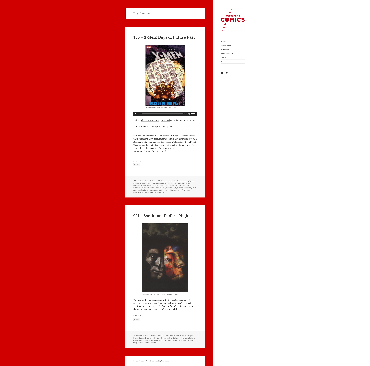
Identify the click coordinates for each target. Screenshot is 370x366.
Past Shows (225, 50)
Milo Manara (172, 340)
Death (176, 336)
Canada (167, 181)
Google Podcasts (159, 126)
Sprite (173, 190)
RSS (222, 61)
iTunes (223, 58)
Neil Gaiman (182, 340)
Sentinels (144, 190)
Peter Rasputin (160, 188)
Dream (163, 338)
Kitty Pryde (173, 183)
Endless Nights (178, 338)
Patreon (224, 42)
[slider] (193, 113)
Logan (190, 183)
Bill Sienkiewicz (168, 336)
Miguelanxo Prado (160, 340)
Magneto (136, 185)
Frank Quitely (189, 338)
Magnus (143, 185)
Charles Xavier (176, 181)
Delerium (183, 336)
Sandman (147, 343)
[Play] (136, 114)
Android (146, 126)
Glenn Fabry (137, 340)
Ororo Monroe (148, 188)
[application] (165, 114)
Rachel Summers (185, 188)
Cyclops (192, 181)
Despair (141, 338)
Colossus (185, 181)
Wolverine (160, 192)
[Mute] (189, 114)
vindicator (145, 192)
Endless (169, 338)
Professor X (170, 188)
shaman (160, 190)
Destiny (136, 183)
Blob (162, 181)
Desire (135, 338)
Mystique (177, 185)
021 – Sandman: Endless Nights (162, 215)
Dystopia (143, 183)
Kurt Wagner (182, 183)
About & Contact (227, 54)
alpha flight (155, 181)
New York (185, 185)
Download (165, 120)
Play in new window (150, 120)
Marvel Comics (158, 185)
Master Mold (169, 185)
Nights (190, 340)
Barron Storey (156, 336)
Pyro (177, 188)
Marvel (149, 185)
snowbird (167, 190)
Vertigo (153, 343)
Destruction (155, 338)
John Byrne (164, 183)
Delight (190, 336)
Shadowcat (152, 190)
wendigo (153, 192)
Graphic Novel (148, 340)
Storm (179, 190)
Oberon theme (138, 361)
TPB (183, 190)
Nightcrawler (138, 188)
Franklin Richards (153, 183)
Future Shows (226, 46)
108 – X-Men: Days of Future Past (164, 37)
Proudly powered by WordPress (157, 361)
